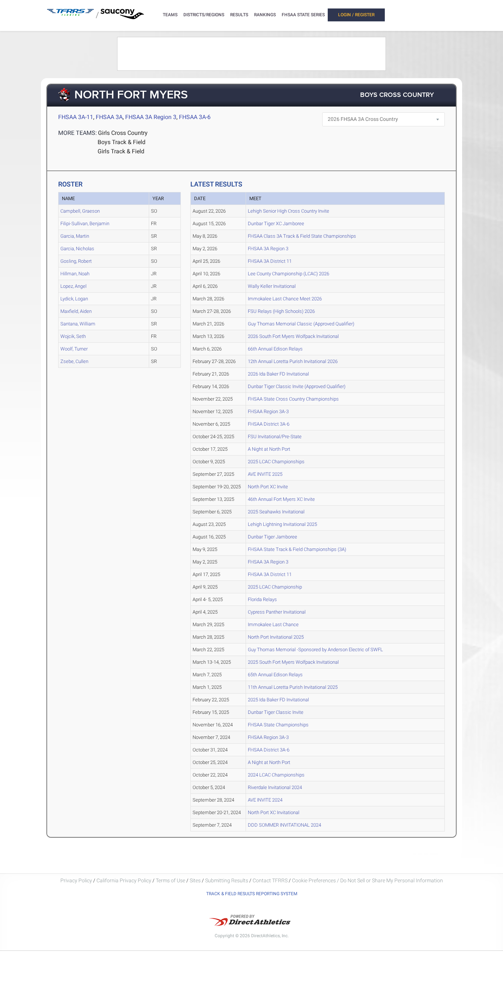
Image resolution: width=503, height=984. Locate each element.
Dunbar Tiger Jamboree (272, 537)
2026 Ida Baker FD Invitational (278, 374)
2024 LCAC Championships (276, 775)
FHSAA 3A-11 (75, 117)
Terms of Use (170, 880)
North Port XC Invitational (273, 812)
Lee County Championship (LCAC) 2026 (288, 273)
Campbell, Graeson (80, 211)
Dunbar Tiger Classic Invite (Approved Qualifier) (296, 386)
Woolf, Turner (74, 349)
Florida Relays (262, 599)
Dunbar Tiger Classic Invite (275, 712)
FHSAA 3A (109, 117)
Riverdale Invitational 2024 (275, 787)
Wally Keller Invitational (272, 286)
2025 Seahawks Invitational (276, 511)
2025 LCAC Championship (275, 587)
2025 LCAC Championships (276, 461)
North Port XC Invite (268, 486)
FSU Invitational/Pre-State (275, 436)
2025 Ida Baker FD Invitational (278, 699)
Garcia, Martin (74, 236)
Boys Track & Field (121, 142)
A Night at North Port (269, 449)
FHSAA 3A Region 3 (150, 117)
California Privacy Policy (123, 880)
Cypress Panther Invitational (277, 612)
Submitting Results (226, 880)
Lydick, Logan (74, 298)
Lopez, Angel (73, 286)
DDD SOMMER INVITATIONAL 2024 (284, 825)
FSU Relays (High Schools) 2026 (281, 311)
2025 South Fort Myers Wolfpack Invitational (293, 662)
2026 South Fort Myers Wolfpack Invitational (293, 336)
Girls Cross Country (123, 132)
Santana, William (77, 324)
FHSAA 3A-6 (195, 117)
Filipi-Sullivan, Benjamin (84, 223)
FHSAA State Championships (278, 724)
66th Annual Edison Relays (275, 349)
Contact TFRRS (271, 880)
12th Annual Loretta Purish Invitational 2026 (293, 361)
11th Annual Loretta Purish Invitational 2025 (293, 687)
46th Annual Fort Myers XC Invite (281, 499)
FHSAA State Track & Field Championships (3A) (297, 549)
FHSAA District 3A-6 (268, 424)
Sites (195, 880)
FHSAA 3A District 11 (270, 261)
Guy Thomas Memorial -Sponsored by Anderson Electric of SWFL (315, 649)
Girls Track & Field (121, 151)
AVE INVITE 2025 (265, 474)
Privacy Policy (76, 880)
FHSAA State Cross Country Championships (293, 399)
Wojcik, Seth (73, 336)
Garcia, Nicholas (77, 248)
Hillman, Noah (74, 273)
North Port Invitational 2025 (276, 637)
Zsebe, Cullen (74, 361)
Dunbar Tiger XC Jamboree (276, 223)
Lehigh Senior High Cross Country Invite (288, 211)
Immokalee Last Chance (273, 624)
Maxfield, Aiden (76, 311)
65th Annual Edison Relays (275, 674)
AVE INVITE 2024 (265, 800)
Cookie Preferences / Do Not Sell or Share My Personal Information (367, 880)
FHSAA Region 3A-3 (268, 411)
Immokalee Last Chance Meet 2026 (285, 298)
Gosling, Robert (76, 261)
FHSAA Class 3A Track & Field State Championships (302, 236)
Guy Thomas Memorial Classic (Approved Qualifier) (301, 324)
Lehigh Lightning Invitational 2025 (282, 524)
